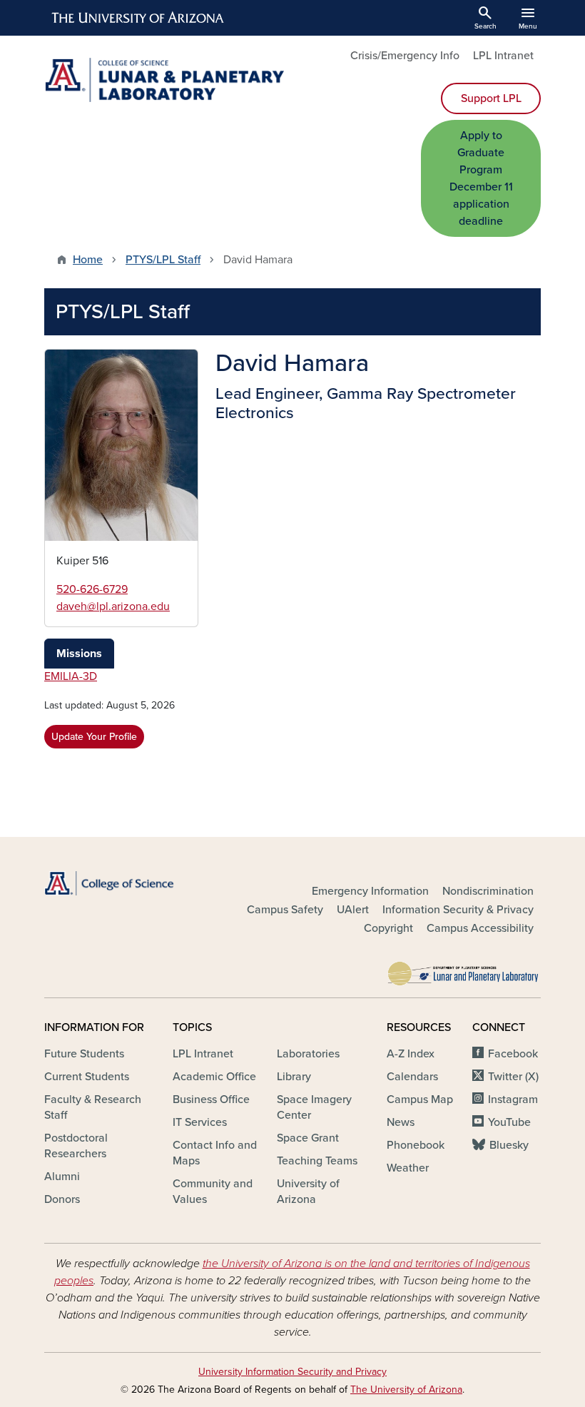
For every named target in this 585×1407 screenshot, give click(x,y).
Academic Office (214, 1077)
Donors (62, 1199)
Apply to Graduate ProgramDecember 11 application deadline (481, 178)
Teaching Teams (317, 1161)
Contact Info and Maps (215, 1153)
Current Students (86, 1077)
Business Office (211, 1099)
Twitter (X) (513, 1077)
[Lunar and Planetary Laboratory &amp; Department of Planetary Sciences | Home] (164, 80)
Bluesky (509, 1145)
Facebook (513, 1054)
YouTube (509, 1122)
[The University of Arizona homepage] (138, 18)
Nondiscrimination (488, 891)
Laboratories (308, 1054)
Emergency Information (370, 891)
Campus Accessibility (480, 928)
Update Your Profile (94, 737)
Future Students (84, 1054)
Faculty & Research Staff (92, 1107)
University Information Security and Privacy (292, 1372)
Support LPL (491, 98)
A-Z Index (410, 1054)
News (400, 1122)
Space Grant (308, 1138)
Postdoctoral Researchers (76, 1146)
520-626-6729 (92, 589)
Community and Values (213, 1192)
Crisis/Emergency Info (404, 56)
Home (88, 260)
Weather (408, 1168)
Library (294, 1077)
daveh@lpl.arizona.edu (113, 606)
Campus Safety (285, 910)
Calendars (412, 1077)
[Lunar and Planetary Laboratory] (464, 969)
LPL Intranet (503, 56)
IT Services (200, 1122)
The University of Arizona (406, 1389)
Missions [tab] (79, 653)
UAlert (353, 910)
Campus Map (420, 1099)
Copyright (388, 928)
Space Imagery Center (314, 1107)
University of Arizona (308, 1192)
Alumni (62, 1176)
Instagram (513, 1099)
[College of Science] (121, 883)
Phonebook (415, 1145)
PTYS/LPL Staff (163, 260)
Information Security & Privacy (458, 910)
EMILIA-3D (70, 676)
